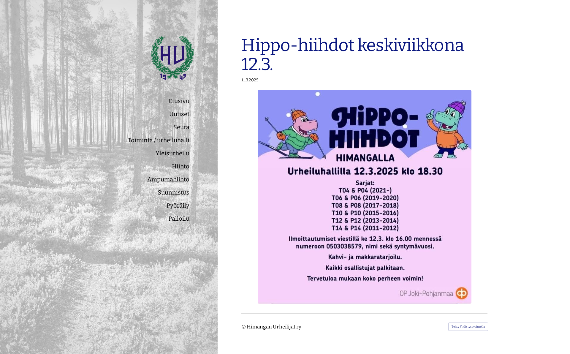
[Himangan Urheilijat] (146, 58)
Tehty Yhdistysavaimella (468, 326)
